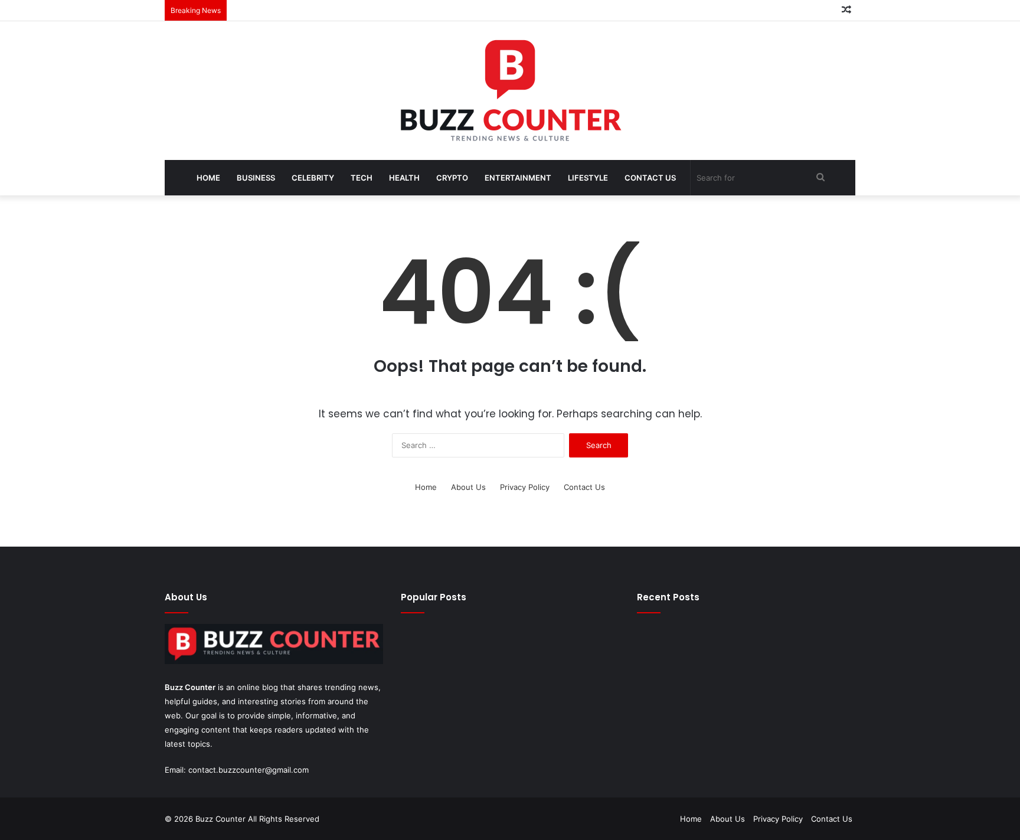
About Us (468, 487)
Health (404, 177)
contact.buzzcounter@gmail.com (248, 769)
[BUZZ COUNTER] (510, 90)
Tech (361, 177)
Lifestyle (588, 177)
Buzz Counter (190, 687)
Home (208, 177)
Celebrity (313, 177)
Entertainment (518, 177)
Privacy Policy (525, 487)
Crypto (452, 177)
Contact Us (650, 177)
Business (256, 177)
